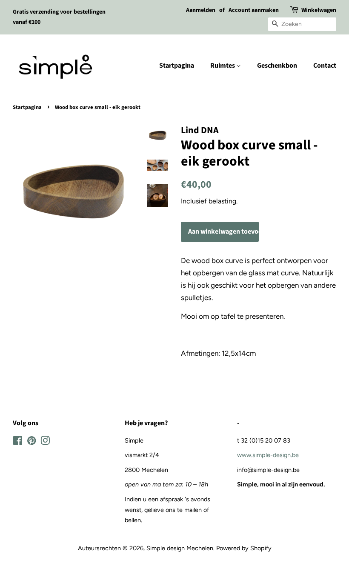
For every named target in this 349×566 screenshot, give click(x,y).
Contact (324, 65)
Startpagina (176, 65)
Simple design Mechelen (179, 548)
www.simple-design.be (268, 455)
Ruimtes (223, 65)
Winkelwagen (318, 10)
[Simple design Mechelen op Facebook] (18, 442)
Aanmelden (200, 10)
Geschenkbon (277, 65)
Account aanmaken (254, 10)
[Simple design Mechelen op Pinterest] (31, 442)
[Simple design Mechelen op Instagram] (45, 442)
